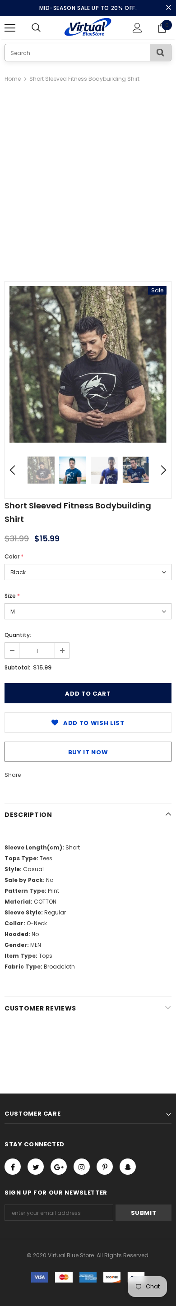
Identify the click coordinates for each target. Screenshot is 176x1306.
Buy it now (88, 752)
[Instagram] (82, 1166)
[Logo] (88, 27)
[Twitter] (36, 1166)
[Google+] (59, 1166)
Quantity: (18, 635)
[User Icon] (137, 27)
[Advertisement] (88, 177)
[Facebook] (13, 1166)
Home (13, 79)
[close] (168, 8)
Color (14, 556)
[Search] (160, 52)
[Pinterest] (105, 1166)
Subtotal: (17, 667)
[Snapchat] (128, 1166)
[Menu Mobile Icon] (10, 28)
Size (12, 596)
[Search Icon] (45, 27)
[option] (88, 364)
